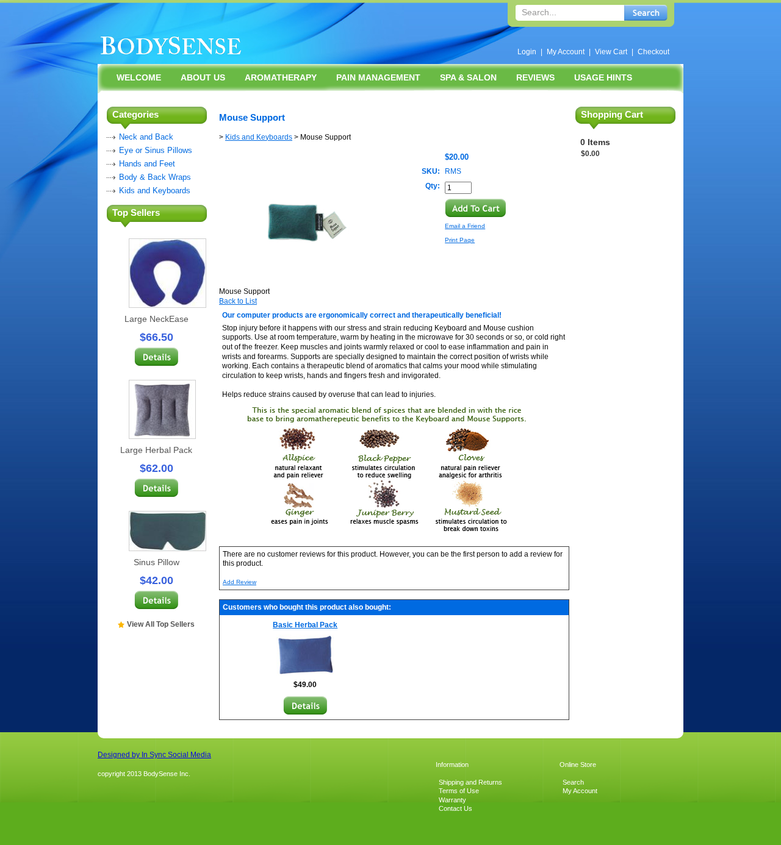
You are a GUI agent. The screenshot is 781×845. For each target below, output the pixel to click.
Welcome (139, 77)
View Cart (611, 52)
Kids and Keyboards (154, 190)
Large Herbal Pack (156, 450)
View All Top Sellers (161, 624)
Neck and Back (146, 136)
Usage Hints (603, 77)
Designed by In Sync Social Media (154, 755)
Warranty (452, 800)
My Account (566, 52)
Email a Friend (465, 226)
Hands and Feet (147, 163)
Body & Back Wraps (155, 177)
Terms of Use (459, 790)
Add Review (239, 582)
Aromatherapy (281, 77)
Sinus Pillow (156, 562)
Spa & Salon (468, 77)
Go (646, 13)
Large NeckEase (156, 319)
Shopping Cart (612, 114)
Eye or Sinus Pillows (155, 150)
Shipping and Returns (470, 782)
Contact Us (455, 808)
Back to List (238, 301)
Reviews (535, 77)
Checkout (653, 52)
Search (573, 782)
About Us (203, 77)
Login (526, 52)
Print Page (460, 240)
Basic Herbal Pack (305, 625)
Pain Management (378, 77)
